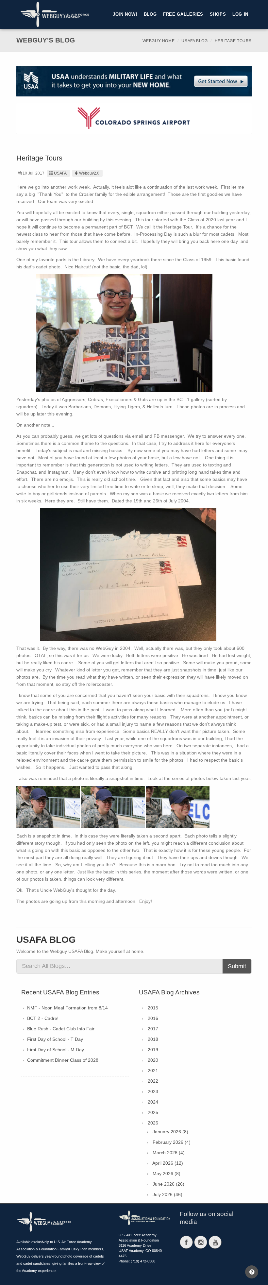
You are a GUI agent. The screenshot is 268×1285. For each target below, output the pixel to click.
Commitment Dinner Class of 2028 (62, 1060)
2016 (153, 1018)
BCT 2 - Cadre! (43, 1018)
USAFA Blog (194, 41)
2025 (153, 1112)
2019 (153, 1049)
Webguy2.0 (89, 173)
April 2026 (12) (167, 1163)
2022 (153, 1081)
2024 (153, 1102)
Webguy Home (158, 41)
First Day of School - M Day (55, 1049)
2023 (153, 1091)
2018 (153, 1039)
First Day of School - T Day (55, 1039)
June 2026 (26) (168, 1184)
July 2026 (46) (167, 1194)
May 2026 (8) (166, 1173)
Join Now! (125, 14)
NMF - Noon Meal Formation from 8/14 (67, 1007)
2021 (153, 1070)
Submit (237, 966)
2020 (153, 1060)
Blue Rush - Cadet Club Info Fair (60, 1028)
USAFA (60, 173)
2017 (153, 1028)
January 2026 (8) (170, 1131)
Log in (240, 14)
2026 (153, 1122)
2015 (153, 1007)
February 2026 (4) (172, 1142)
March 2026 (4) (169, 1152)
